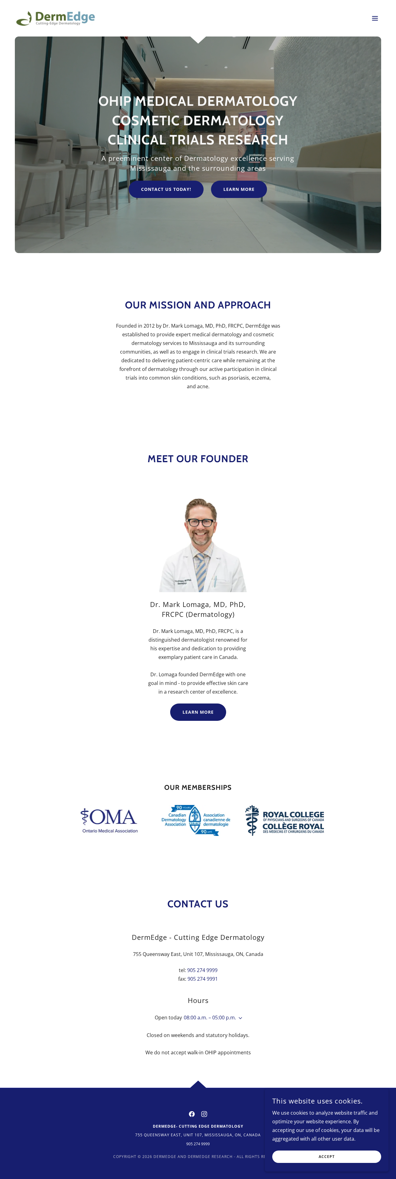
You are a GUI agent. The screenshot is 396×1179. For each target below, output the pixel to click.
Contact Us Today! (166, 189)
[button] (375, 18)
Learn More (239, 189)
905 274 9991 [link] (202, 978)
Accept (327, 1157)
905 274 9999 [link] (202, 970)
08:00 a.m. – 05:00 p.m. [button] (210, 1017)
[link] (55, 17)
